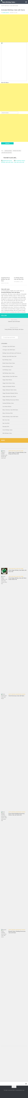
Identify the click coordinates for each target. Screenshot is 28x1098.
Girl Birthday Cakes (7, 369)
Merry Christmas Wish (8, 413)
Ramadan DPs (6, 426)
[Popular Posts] (20, 447)
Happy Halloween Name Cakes (9, 389)
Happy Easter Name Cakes (9, 383)
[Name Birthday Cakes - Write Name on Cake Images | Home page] (11, 2)
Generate (7, 143)
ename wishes (5, 12)
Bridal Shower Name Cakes (9, 363)
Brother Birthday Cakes (8, 366)
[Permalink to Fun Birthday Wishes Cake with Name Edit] (20, 218)
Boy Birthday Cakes (7, 359)
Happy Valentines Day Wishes (9, 396)
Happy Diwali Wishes (7, 379)
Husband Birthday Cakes (8, 403)
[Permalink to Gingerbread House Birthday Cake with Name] (7, 218)
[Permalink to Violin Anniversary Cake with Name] (4, 752)
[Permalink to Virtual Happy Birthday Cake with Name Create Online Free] (4, 634)
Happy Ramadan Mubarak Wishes (10, 393)
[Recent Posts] (7, 447)
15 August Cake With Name (9, 349)
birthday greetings (8, 150)
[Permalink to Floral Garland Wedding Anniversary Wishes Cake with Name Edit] (4, 869)
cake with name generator (7, 152)
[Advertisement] (14, 28)
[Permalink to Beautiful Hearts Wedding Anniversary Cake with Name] (4, 987)
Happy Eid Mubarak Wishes (9, 386)
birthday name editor (17, 150)
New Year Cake (6, 420)
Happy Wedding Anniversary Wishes (11, 399)
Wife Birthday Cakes (7, 433)
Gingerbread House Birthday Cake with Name (5, 279)
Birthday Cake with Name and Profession (12, 353)
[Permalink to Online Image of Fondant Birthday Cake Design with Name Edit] (4, 508)
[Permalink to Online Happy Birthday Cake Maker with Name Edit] (4, 571)
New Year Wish (6, 423)
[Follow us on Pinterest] (26, 315)
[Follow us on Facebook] (23, 315)
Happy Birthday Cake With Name (9, 5)
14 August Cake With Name (9, 346)
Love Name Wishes (7, 406)
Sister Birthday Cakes (7, 429)
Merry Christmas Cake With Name (10, 409)
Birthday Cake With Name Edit (9, 356)
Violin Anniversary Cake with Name (16, 695)
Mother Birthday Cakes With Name (10, 416)
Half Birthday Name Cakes (9, 373)
